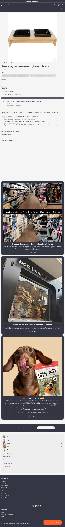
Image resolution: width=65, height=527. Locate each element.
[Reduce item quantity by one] (2, 82)
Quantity (3, 79)
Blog (2, 516)
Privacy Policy (4, 494)
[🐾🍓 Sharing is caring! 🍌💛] (32, 366)
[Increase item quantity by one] (8, 82)
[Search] (62, 9)
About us (3, 483)
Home (2, 512)
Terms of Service (5, 496)
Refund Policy (4, 498)
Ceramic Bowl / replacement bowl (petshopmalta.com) (48, 125)
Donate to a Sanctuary (7, 514)
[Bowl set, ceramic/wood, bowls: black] (12, 157)
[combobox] (32, 9)
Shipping (10, 94)
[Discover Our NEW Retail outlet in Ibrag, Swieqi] (32, 290)
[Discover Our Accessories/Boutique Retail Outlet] (32, 212)
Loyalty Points (5, 485)
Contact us (4, 487)
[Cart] (59, 5)
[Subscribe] (54, 427)
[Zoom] (54, 59)
